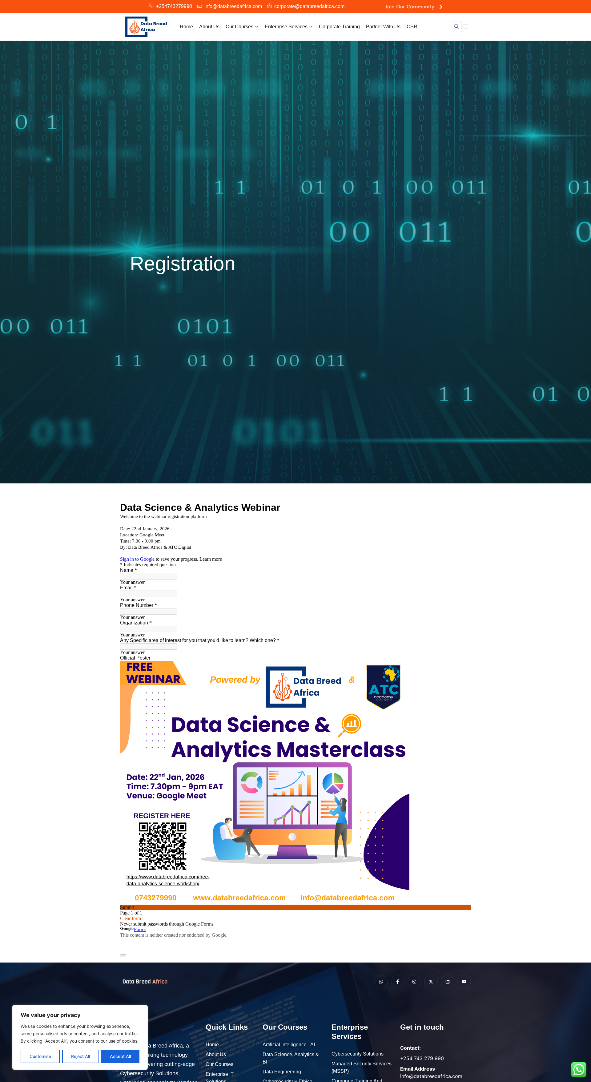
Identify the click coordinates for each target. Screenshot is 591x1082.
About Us (209, 26)
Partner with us (383, 26)
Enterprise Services (286, 26)
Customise (40, 1056)
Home (186, 26)
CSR (412, 26)
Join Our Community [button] (410, 7)
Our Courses (239, 26)
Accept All (120, 1056)
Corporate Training (339, 26)
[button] (456, 27)
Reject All (80, 1056)
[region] (80, 1037)
